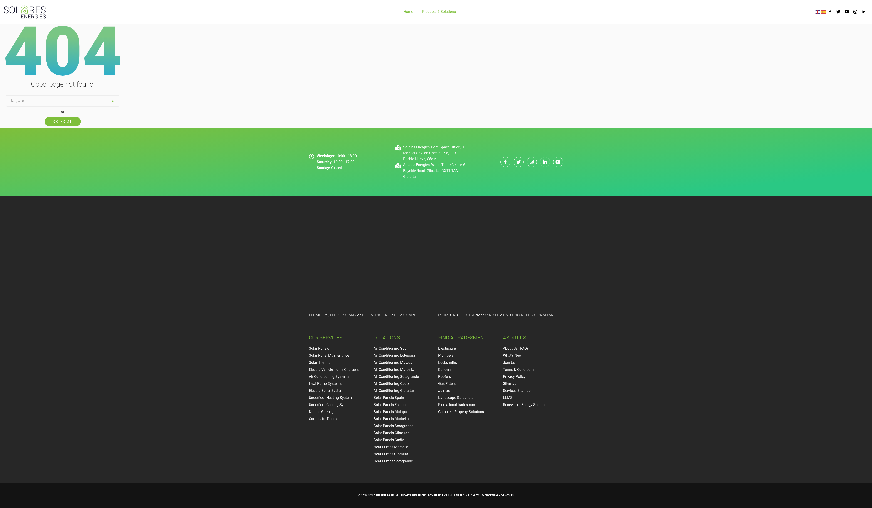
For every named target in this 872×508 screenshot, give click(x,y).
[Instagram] (855, 12)
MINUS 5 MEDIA (456, 495)
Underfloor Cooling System (330, 405)
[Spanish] (824, 12)
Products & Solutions (439, 12)
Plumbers (445, 355)
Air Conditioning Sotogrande (396, 376)
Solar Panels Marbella (391, 419)
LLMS (508, 398)
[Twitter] (838, 12)
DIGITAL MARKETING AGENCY (490, 495)
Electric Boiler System (326, 390)
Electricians (447, 348)
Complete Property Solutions (461, 412)
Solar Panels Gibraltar (391, 433)
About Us (510, 348)
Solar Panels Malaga (390, 412)
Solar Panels (319, 348)
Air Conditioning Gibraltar (394, 390)
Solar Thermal (320, 362)
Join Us (509, 362)
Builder (443, 369)
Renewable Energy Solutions (525, 405)
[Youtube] (847, 12)
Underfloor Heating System (330, 398)
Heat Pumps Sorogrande (393, 461)
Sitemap (509, 383)
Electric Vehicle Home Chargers (334, 369)
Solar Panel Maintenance (329, 355)
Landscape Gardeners (455, 398)
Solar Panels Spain (389, 398)
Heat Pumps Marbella (391, 447)
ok (113, 100)
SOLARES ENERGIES (381, 495)
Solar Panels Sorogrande (393, 426)
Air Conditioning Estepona (394, 355)
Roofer (443, 376)
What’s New (512, 355)
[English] (818, 12)
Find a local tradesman (456, 405)
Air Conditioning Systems (329, 376)
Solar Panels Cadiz (389, 440)
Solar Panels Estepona (392, 405)
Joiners (444, 390)
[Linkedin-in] (863, 12)
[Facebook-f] (830, 12)
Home (408, 12)
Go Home (62, 121)
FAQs (524, 348)
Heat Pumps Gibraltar (391, 454)
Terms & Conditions (518, 369)
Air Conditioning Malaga (393, 362)
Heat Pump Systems (325, 383)
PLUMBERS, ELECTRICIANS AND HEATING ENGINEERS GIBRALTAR (496, 315)
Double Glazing (321, 412)
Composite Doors (323, 419)
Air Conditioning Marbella (394, 369)
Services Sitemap (517, 390)
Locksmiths (447, 362)
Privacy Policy (514, 376)
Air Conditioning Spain (391, 348)
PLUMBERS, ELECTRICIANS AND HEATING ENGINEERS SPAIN (362, 315)
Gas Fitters (447, 383)
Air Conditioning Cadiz (391, 383)
